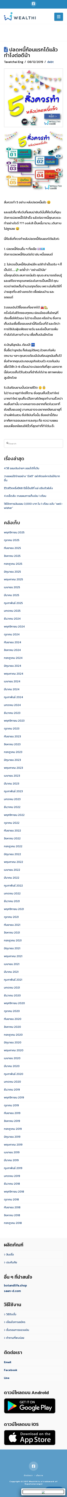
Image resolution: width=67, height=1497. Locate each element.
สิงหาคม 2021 (12, 932)
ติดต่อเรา (28, 1475)
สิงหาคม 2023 (12, 744)
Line (6, 1378)
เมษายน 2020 (12, 1058)
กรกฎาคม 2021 (13, 940)
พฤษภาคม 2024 (13, 674)
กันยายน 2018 (12, 1207)
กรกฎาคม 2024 (13, 658)
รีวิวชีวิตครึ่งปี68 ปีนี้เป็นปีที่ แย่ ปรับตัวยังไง (28, 488)
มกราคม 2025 (12, 611)
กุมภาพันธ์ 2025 (13, 603)
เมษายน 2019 (11, 1152)
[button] (58, 17)
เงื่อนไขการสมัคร (15, 1322)
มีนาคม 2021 (11, 972)
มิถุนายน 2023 (12, 760)
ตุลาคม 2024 (11, 634)
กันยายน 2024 (12, 642)
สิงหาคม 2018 (12, 1215)
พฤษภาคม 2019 (13, 1144)
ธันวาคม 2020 (12, 995)
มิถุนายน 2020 (12, 1042)
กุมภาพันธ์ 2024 (13, 697)
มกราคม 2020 (12, 1082)
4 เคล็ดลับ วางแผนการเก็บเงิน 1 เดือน (25, 496)
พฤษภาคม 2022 (13, 862)
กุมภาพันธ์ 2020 (13, 1074)
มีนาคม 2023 (11, 783)
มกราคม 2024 (12, 705)
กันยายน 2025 (12, 548)
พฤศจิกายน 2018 (14, 1191)
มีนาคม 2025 (11, 595)
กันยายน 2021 (12, 925)
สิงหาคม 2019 (12, 1121)
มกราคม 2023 (12, 799)
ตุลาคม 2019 (11, 1105)
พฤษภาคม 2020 (13, 1050)
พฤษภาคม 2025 (13, 579)
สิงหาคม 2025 (12, 556)
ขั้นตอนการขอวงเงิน (17, 1330)
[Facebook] (33, 4)
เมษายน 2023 (12, 776)
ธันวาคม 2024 (12, 618)
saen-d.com (12, 1291)
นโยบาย (39, 1475)
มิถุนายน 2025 (12, 572)
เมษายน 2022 (12, 870)
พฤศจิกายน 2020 (14, 1003)
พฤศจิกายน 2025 (14, 532)
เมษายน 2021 (11, 964)
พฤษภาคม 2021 (13, 956)
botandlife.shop (15, 1285)
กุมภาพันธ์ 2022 (13, 885)
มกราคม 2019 (12, 1176)
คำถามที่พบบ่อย (15, 1338)
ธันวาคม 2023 (12, 713)
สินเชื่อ (10, 1254)
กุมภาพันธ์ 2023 (13, 791)
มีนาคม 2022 (11, 878)
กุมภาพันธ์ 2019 (13, 1168)
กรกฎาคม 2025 (13, 564)
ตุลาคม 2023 (11, 728)
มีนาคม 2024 (11, 689)
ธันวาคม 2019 (12, 1089)
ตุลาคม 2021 (11, 917)
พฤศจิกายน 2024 (14, 626)
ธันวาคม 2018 (12, 1184)
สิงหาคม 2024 (12, 650)
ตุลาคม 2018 (11, 1199)
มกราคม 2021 (12, 987)
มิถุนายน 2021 (12, 948)
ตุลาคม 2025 (11, 540)
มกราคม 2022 (12, 893)
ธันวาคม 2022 (12, 807)
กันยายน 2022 (12, 830)
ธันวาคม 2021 (12, 901)
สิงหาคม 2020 (12, 1027)
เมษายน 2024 (12, 681)
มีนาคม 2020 (12, 1066)
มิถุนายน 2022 (12, 854)
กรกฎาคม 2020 (13, 1035)
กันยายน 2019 (12, 1113)
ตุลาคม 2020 (12, 1011)
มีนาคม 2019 (11, 1160)
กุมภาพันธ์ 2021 (13, 980)
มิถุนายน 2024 (12, 666)
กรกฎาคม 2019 (13, 1129)
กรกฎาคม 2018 (13, 1223)
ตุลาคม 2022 (11, 823)
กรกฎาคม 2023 (13, 752)
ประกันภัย (11, 1262)
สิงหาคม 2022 (12, 838)
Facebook (10, 1370)
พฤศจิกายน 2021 (14, 909)
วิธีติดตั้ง (11, 1314)
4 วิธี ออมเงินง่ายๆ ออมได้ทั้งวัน (21, 468)
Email (7, 1362)
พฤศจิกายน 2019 (14, 1097)
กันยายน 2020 (12, 1019)
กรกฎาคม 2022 (13, 846)
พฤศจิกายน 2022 (14, 815)
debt (50, 61)
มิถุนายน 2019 (12, 1137)
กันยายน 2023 (12, 736)
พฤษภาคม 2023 (13, 768)
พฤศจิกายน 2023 (14, 720)
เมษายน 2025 (12, 587)
